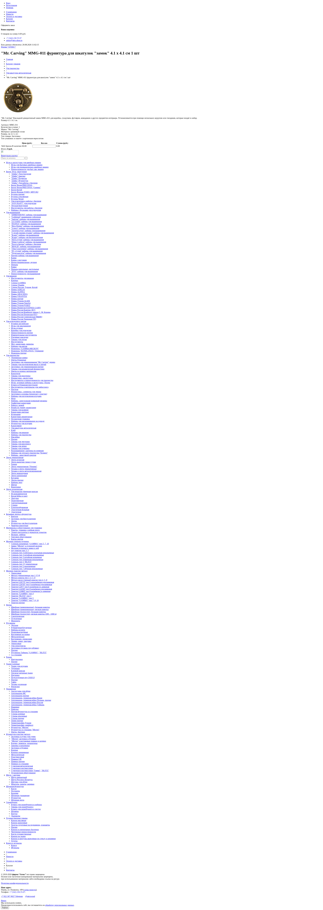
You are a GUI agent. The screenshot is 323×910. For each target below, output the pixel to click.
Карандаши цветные (20, 412)
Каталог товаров (13, 64)
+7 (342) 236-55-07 (17, 892)
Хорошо (5, 908)
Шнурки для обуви (19, 782)
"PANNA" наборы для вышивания (26, 224)
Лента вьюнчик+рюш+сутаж (23, 462)
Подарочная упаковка (20, 419)
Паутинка (15, 675)
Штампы (15, 811)
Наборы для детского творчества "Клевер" (29, 453)
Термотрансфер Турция (21, 723)
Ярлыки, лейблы (18, 535)
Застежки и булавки (19, 748)
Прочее (14, 439)
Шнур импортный (19, 777)
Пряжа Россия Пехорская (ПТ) (24, 314)
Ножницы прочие (18, 353)
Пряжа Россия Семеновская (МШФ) (26, 317)
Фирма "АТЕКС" (8, 47)
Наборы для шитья (19, 346)
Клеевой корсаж (18, 671)
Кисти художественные (21, 834)
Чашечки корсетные (19, 525)
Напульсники (17, 659)
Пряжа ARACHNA (19, 294)
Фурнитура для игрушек (21, 423)
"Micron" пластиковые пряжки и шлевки (28, 741)
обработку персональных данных (59, 905)
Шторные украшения (20, 795)
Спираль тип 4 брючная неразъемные (27, 559)
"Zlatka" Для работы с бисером (24, 183)
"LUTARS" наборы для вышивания (26, 221)
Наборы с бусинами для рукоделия (26, 210)
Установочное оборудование (23, 773)
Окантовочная (17, 500)
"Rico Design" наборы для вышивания (27, 226)
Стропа (14, 505)
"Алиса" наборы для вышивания (25, 228)
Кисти (14, 789)
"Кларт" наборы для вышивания (25, 235)
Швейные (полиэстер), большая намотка (28, 612)
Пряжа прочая (17, 299)
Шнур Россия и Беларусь (22, 780)
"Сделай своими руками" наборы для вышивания (32, 233)
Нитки (9, 605)
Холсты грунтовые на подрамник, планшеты (30, 825)
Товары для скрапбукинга (22, 807)
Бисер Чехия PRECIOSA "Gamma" (26, 187)
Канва (13, 258)
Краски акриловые (19, 823)
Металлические (17, 637)
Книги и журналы (14, 843)
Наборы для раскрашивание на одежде (27, 421)
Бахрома (14, 793)
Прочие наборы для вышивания (25, 255)
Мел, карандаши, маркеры (22, 344)
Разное (9, 657)
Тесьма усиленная (18, 684)
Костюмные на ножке (20, 634)
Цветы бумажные (18, 360)
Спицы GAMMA (18, 283)
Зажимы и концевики (20, 746)
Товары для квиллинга (21, 444)
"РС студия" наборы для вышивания (27, 251)
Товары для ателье (19, 339)
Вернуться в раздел (9, 156)
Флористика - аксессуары (22, 378)
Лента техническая (14, 489)
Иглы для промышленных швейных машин (30, 167)
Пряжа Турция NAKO (20, 305)
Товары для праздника (20, 376)
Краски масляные (18, 820)
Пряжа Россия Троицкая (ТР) (23, 319)
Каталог (9, 19)
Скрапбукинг (12, 802)
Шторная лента (17, 800)
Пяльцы (14, 265)
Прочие (14, 650)
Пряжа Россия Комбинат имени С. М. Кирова (30, 312)
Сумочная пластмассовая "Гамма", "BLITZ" (30, 770)
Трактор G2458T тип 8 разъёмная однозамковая (31, 589)
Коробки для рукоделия (21, 330)
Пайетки (15, 709)
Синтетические (17, 616)
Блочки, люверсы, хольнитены (24, 743)
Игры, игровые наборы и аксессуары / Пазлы (30, 383)
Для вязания (11, 276)
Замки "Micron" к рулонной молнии (26, 546)
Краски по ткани (18, 836)
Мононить (15, 621)
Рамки (14, 267)
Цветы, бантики (18, 732)
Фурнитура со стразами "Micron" (25, 730)
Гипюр (14, 464)
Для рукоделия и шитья (16, 321)
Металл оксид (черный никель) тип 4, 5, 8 (29, 580)
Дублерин (15, 668)
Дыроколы (15, 816)
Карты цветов (17, 539)
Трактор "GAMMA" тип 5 (22, 598)
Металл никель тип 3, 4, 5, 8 (23, 578)
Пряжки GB (16, 759)
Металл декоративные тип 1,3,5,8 (25, 575)
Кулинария (15, 414)
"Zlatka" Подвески (19, 178)
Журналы (15, 848)
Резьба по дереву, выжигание (23, 407)
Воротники (16, 487)
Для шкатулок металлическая (18, 73)
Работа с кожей (17, 405)
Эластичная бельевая (20, 510)
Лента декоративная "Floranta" (24, 466)
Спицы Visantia (17, 285)
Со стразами (16, 655)
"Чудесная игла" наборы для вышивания (28, 253)
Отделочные (16, 618)
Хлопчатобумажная (19, 507)
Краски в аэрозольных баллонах (25, 829)
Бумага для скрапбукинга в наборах (26, 804)
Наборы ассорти (18, 630)
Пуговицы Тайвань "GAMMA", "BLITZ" (29, 652)
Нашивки (15, 707)
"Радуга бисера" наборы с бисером (26, 244)
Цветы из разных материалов (23, 371)
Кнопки (14, 750)
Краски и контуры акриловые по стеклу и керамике (33, 839)
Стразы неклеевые (19, 716)
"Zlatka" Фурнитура (19, 181)
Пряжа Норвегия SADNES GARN (26, 308)
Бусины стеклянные (19, 196)
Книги (14, 845)
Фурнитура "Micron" (20, 727)
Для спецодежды (18, 646)
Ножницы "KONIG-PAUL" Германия (27, 351)
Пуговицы (10, 623)
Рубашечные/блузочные (21, 628)
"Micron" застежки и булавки (23, 739)
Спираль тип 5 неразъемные (23, 566)
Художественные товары (17, 818)
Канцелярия (16, 426)
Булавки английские (20, 324)
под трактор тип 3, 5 (20, 550)
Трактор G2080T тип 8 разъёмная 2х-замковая (30, 591)
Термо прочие (17, 721)
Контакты (10, 21)
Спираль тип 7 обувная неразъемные (27, 569)
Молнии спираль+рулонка (17, 541)
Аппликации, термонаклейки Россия (27, 702)
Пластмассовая (17, 757)
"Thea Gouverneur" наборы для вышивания (29, 249)
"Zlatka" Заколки (18, 176)
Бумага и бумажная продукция (24, 385)
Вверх (3, 901)
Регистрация (11, 5)
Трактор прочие (18, 603)
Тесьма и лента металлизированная (26, 471)
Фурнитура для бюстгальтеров (24, 523)
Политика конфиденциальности (15, 883)
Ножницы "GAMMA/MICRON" (25, 348)
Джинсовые (16, 573)
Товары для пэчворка (20, 448)
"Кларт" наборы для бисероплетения (27, 237)
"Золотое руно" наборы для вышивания (28, 231)
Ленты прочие (17, 480)
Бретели (14, 516)
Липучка (15, 498)
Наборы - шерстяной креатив (23, 455)
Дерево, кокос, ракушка (21, 641)
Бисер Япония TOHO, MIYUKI (24, 192)
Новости (10, 14)
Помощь (9, 8)
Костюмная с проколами (21, 639)
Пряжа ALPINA (18, 292)
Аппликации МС (18, 693)
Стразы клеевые (18, 714)
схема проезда (30, 890)
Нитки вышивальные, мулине (24, 262)
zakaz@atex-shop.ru (14, 40)
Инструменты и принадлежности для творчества (32, 380)
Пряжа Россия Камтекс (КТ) (23, 310)
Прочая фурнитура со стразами (24, 711)
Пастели (14, 389)
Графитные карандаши (21, 403)
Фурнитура (16, 798)
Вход (8, 3)
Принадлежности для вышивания (25, 274)
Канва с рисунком (19, 260)
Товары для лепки (19, 446)
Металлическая (17, 755)
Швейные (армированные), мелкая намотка (30, 609)
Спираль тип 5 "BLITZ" (21, 562)
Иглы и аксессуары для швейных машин (23, 162)
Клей (13, 430)
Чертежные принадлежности (23, 832)
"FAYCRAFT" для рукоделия (23, 203)
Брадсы (14, 814)
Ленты (14, 521)
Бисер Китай (16, 190)
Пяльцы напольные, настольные (25, 269)
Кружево (15, 478)
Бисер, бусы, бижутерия (16, 172)
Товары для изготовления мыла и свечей (28, 364)
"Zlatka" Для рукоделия (21, 174)
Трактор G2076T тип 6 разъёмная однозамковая (31, 584)
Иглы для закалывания (21, 326)
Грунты (14, 841)
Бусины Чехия (17, 199)
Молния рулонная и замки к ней (25, 548)
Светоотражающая (19, 503)
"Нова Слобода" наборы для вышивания (28, 242)
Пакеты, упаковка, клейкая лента (25, 530)
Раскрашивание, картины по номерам (27, 451)
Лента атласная (17, 460)
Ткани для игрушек (19, 666)
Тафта (13, 682)
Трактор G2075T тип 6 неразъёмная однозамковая (32, 582)
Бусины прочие (17, 194)
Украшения (11, 689)
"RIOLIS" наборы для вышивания (25, 246)
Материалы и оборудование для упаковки (24, 528)
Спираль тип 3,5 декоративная (24, 564)
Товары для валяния (19, 410)
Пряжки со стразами (20, 764)
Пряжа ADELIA (18, 290)
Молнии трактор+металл (17, 571)
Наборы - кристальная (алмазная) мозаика (29, 401)
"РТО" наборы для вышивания (24, 271)
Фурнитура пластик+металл (18, 734)
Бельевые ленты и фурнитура (18, 514)
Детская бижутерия (19, 206)
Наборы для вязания (20, 432)
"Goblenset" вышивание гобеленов (26, 217)
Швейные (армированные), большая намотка (30, 607)
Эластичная (16, 512)
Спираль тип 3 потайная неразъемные (27, 555)
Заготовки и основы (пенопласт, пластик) (29, 394)
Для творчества (12, 68)
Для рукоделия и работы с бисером (26, 201)
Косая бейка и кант (19, 496)
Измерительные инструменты (24, 335)
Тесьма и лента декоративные (24, 469)
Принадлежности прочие (22, 333)
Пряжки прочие (18, 761)
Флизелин (15, 687)
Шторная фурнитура (15, 786)
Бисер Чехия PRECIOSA (21, 185)
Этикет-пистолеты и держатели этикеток (29, 532)
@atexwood (30, 896)
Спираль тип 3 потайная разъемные (26, 557)
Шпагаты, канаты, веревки (22, 784)
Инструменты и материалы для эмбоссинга (29, 387)
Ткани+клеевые (13, 664)
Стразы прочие (17, 718)
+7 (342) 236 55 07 (14, 38)
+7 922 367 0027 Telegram (12, 896)
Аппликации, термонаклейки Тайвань (27, 705)
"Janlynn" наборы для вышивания (25, 219)
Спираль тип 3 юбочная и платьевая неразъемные (32, 553)
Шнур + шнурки (13, 775)
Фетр (13, 398)
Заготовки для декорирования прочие (27, 367)
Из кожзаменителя (19, 494)
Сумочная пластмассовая (22, 768)
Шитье (14, 485)
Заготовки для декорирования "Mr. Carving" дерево (33, 362)
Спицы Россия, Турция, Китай (24, 287)
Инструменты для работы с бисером (26, 208)
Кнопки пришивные (20, 752)
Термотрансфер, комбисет (22, 725)
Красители (15, 373)
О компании (11, 12)
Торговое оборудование (21, 537)
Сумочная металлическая (22, 766)
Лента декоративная (14, 457)
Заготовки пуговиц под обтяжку (25, 648)
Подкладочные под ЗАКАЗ (23, 677)
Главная (9, 59)
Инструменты (17, 342)
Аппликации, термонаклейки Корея (26, 698)
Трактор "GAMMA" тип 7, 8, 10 (25, 600)
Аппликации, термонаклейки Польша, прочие (31, 700)
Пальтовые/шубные (19, 632)
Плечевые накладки (19, 337)
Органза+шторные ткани (22, 673)
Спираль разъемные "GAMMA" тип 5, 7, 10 (30, 544)
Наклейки (15, 437)
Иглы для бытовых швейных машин (26, 165)
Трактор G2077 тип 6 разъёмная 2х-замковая (30, 587)
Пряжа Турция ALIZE (20, 301)
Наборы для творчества (21, 435)
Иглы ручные (17, 328)
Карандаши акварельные (21, 417)
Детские (14, 625)
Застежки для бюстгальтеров (23, 519)
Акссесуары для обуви (20, 691)
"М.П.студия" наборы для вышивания (27, 240)
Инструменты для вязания (22, 278)
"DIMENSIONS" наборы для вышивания (28, 215)
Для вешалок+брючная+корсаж (24, 491)
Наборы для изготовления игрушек (26, 396)
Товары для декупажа (20, 442)
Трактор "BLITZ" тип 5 (21, 596)
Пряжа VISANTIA (19, 296)
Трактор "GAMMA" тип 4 (22, 594)
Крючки (14, 280)
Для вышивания (13, 212)
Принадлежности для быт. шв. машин (27, 169)
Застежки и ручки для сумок (23, 736)
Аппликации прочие (20, 696)
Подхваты (15, 791)
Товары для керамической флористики (27, 369)
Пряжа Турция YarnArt (21, 303)
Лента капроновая (19, 476)
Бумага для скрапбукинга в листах (26, 809)
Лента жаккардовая (19, 473)
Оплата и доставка (14, 16)
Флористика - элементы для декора (26, 392)
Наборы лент (16, 482)
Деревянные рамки (19, 358)
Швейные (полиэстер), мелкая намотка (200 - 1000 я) (34, 614)
